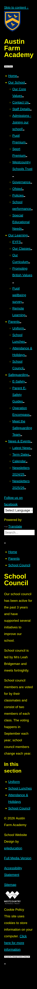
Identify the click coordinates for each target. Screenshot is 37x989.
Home (12, 552)
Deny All (26, 957)
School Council (19, 565)
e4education (13, 848)
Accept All (8, 957)
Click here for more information (15, 942)
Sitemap (10, 885)
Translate (15, 526)
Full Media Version (17, 858)
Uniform (14, 782)
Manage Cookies (18, 957)
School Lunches (20, 788)
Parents (14, 558)
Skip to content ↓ (16, 7)
